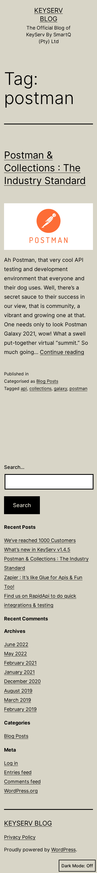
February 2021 (20, 663)
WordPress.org (21, 791)
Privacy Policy (20, 837)
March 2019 (17, 700)
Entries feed (18, 772)
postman (78, 388)
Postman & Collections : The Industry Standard (45, 167)
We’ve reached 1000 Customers (40, 540)
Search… (14, 467)
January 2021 (19, 672)
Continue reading (62, 352)
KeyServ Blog (28, 823)
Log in (11, 763)
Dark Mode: (73, 865)
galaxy (60, 388)
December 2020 (22, 681)
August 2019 (18, 691)
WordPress (63, 849)
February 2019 (20, 709)
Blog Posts (47, 381)
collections (40, 388)
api (24, 388)
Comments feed (22, 781)
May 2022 (15, 653)
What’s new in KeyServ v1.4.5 (37, 549)
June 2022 (16, 644)
